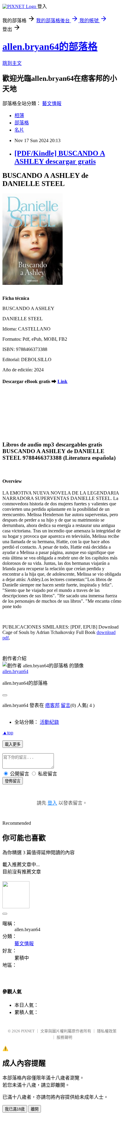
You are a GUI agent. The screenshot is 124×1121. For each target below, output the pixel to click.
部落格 (21, 122)
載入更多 (12, 744)
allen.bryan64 (15, 671)
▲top (7, 732)
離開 (35, 1109)
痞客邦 (52, 705)
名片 (19, 130)
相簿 (19, 115)
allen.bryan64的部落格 (50, 46)
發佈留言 (12, 781)
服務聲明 (64, 1037)
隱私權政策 (106, 1031)
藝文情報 (51, 103)
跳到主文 (12, 63)
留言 (65, 705)
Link (62, 381)
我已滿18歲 (15, 1109)
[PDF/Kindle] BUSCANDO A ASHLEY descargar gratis (59, 157)
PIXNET (28, 1031)
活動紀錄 (49, 722)
